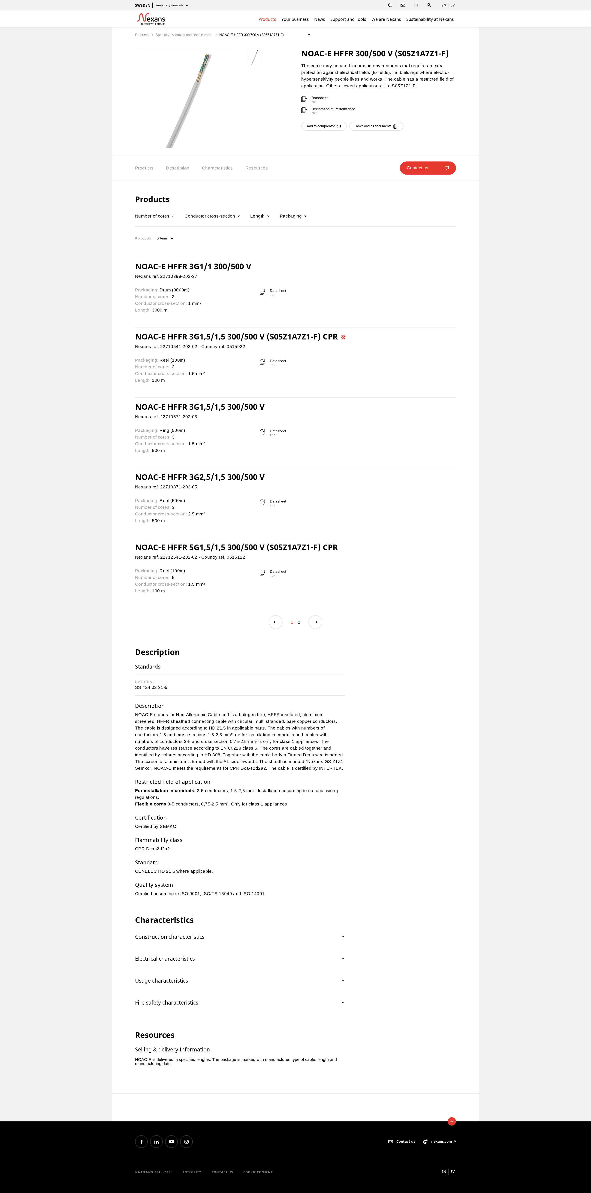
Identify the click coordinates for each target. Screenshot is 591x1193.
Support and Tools (348, 19)
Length (258, 216)
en (444, 5)
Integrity (192, 1172)
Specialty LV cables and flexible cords (184, 35)
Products (267, 19)
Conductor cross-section (210, 216)
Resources (256, 168)
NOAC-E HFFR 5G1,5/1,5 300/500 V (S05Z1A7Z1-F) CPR (236, 547)
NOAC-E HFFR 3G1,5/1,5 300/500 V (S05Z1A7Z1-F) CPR (237, 336)
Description (177, 168)
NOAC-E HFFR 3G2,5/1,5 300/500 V (200, 477)
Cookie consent (258, 1172)
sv (453, 5)
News (319, 19)
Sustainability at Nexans (430, 19)
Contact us (222, 1172)
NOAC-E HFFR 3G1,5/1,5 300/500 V (200, 406)
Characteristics (217, 168)
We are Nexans (386, 19)
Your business (295, 19)
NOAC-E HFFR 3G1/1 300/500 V (193, 266)
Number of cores (153, 216)
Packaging (291, 216)
